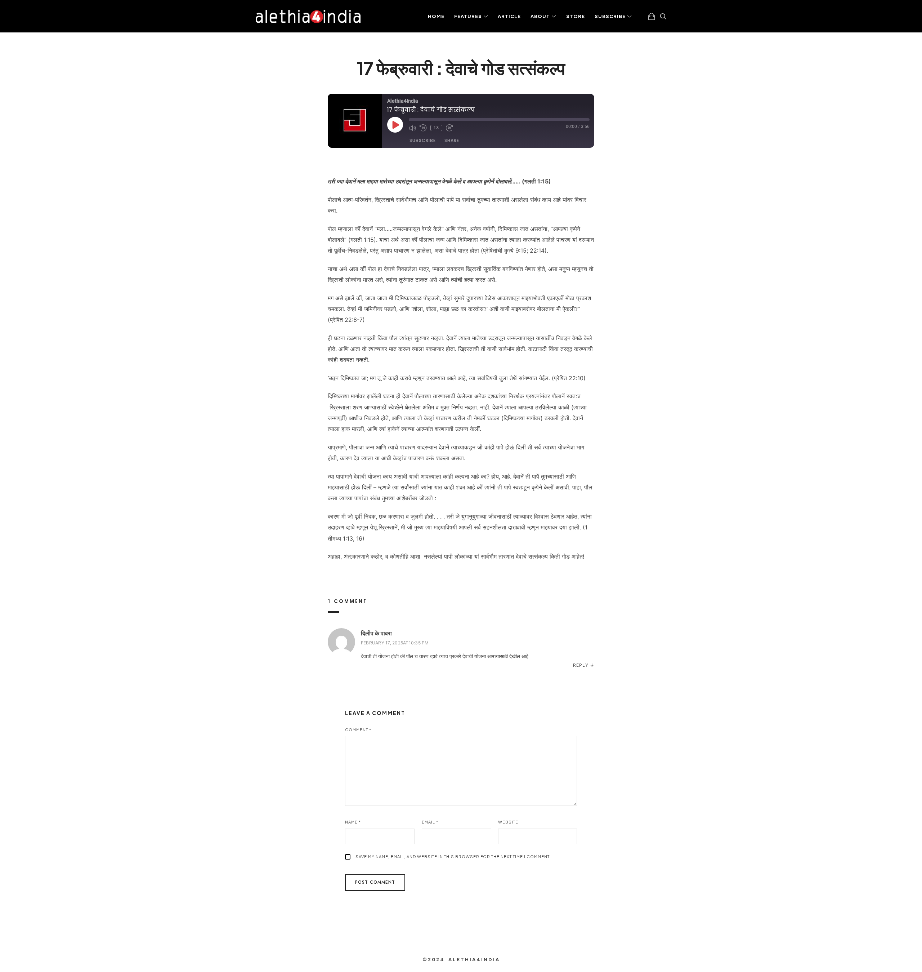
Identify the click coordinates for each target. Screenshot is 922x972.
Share (451, 140)
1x (436, 128)
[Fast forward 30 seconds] (449, 128)
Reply (580, 665)
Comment (358, 729)
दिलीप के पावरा (376, 633)
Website (508, 822)
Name (353, 822)
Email (430, 822)
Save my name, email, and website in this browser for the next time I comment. (453, 856)
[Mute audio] (412, 128)
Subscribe (422, 140)
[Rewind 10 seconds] (423, 128)
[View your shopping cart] (651, 16)
